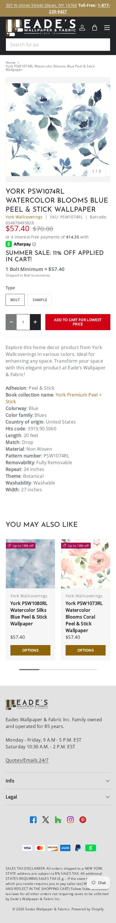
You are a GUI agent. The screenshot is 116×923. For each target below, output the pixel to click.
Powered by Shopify (88, 909)
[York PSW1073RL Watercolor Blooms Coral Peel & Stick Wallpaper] (85, 563)
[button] (94, 27)
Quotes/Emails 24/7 (27, 760)
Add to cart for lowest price (77, 321)
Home (10, 62)
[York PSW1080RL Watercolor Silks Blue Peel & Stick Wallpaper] (30, 563)
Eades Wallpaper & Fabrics (47, 909)
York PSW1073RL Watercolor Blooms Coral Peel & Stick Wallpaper (84, 616)
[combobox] (58, 44)
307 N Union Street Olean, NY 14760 (41, 5)
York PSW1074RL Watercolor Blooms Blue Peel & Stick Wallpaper (50, 68)
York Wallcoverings (24, 217)
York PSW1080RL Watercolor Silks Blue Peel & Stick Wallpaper (29, 613)
